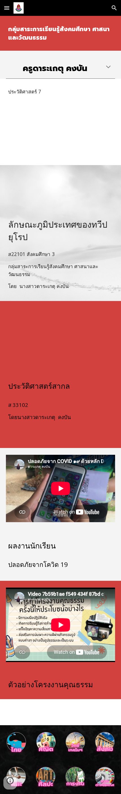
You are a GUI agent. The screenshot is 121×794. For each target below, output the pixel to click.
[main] (60, 33)
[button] (7, 8)
